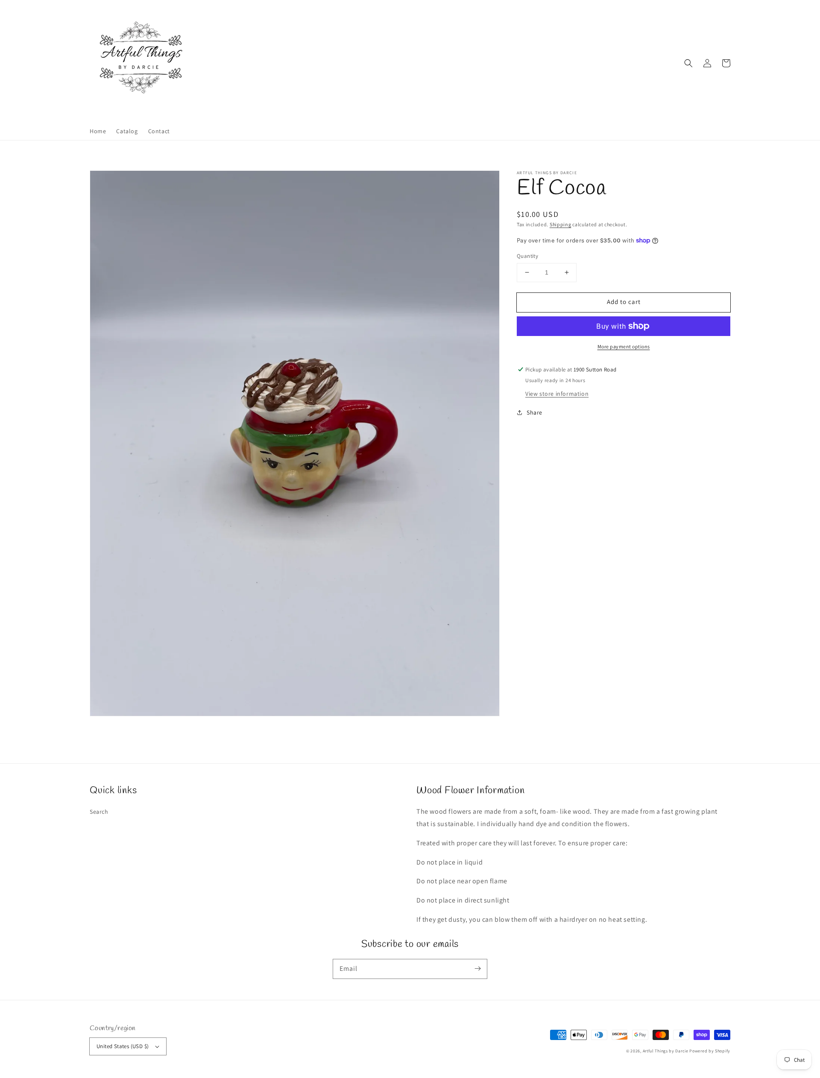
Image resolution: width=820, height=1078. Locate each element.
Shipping (560, 224)
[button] (688, 63)
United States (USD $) (123, 1046)
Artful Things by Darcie (665, 1051)
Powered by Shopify (709, 1051)
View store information (557, 393)
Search (99, 811)
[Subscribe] (477, 968)
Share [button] (534, 412)
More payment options (623, 346)
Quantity (527, 256)
